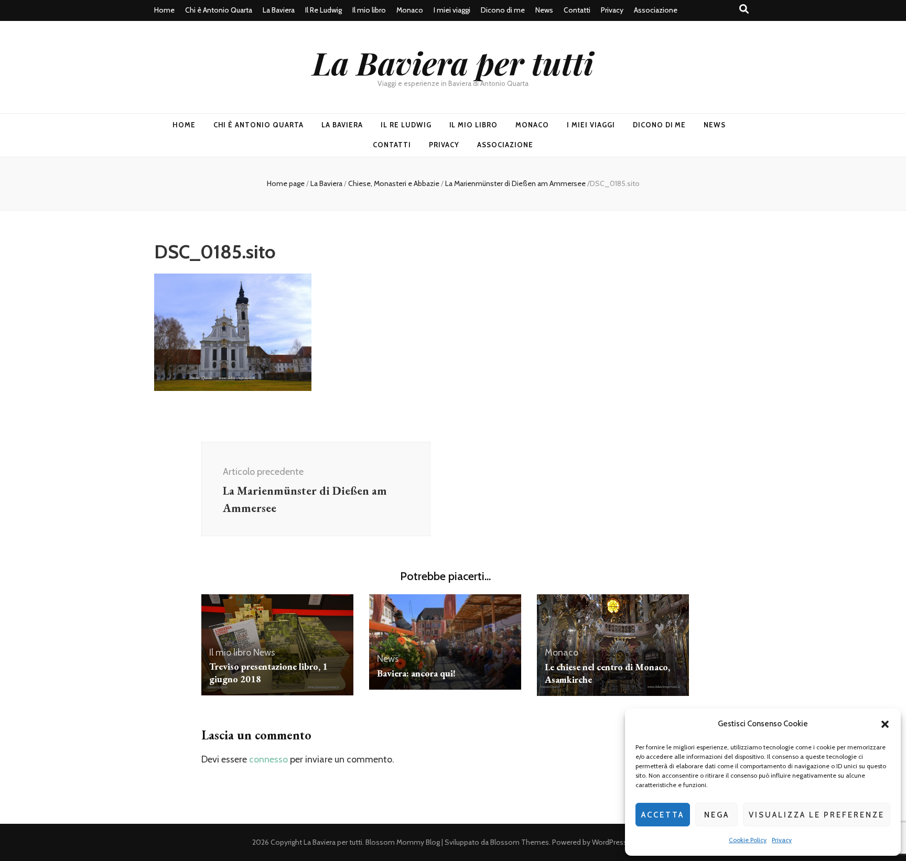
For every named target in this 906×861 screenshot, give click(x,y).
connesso (268, 759)
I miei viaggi (452, 10)
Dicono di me (503, 10)
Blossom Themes (519, 842)
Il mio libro (369, 10)
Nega (716, 815)
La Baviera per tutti (453, 62)
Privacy (782, 840)
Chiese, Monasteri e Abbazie (393, 183)
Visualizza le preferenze (817, 815)
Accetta (662, 815)
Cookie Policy (748, 840)
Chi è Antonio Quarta (218, 10)
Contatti (577, 10)
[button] (885, 724)
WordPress (609, 842)
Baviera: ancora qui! (416, 673)
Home (164, 10)
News (544, 10)
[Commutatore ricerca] (744, 9)
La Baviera (279, 10)
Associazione (655, 10)
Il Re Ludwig (323, 10)
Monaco (409, 10)
